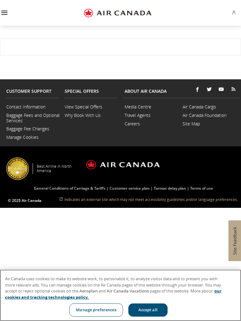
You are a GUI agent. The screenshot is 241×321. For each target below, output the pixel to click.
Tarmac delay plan (170, 188)
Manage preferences (96, 310)
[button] (4, 13)
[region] (120, 295)
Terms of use (201, 188)
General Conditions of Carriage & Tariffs (69, 188)
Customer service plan (130, 188)
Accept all (148, 310)
